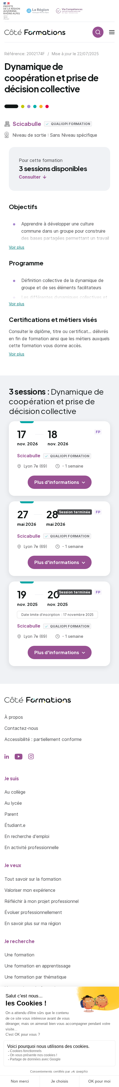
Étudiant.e (14, 825)
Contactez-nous (21, 728)
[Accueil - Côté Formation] (34, 32)
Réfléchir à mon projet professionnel (41, 901)
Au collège (14, 792)
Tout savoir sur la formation (32, 879)
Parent (11, 814)
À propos (13, 717)
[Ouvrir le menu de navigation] (112, 32)
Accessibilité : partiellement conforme (43, 739)
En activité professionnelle (31, 847)
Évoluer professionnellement (33, 912)
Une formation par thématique (35, 977)
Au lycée (13, 803)
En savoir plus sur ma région (32, 923)
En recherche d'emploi (26, 836)
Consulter (30, 177)
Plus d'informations (56, 482)
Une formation (19, 955)
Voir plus (16, 247)
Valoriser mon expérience (29, 890)
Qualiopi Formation (70, 124)
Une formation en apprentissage (37, 966)
